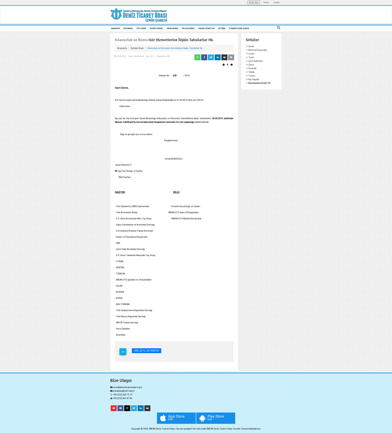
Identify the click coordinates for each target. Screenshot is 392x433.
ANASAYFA (115, 28)
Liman (251, 53)
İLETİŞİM (221, 28)
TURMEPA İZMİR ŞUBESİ (239, 28)
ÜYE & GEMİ (141, 28)
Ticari (251, 57)
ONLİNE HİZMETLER (206, 28)
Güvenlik (252, 68)
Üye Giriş (254, 3)
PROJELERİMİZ (188, 28)
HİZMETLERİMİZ (156, 28)
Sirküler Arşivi (137, 48)
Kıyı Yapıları (253, 79)
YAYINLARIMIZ (172, 28)
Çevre (251, 64)
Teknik (251, 72)
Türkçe (266, 3)
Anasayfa (122, 48)
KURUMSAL (128, 28)
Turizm (251, 75)
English (277, 3)
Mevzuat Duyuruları (257, 50)
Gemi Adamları (255, 61)
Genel (251, 46)
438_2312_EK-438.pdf (146, 350)
